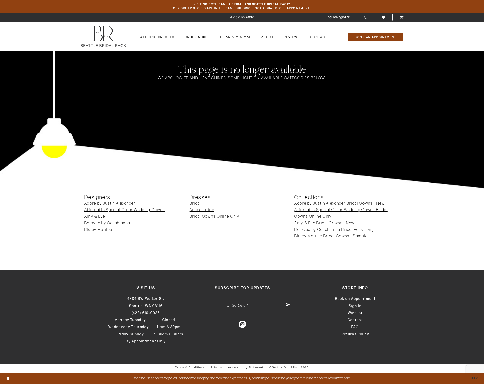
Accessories (202, 210)
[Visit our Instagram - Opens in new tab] (242, 324)
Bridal (195, 203)
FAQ (355, 327)
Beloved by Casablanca (107, 223)
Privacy (216, 367)
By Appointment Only (146, 341)
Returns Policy (355, 334)
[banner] (103, 36)
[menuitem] (242, 17)
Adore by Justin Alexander (110, 203)
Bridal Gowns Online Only (214, 216)
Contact (355, 320)
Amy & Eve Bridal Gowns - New (324, 223)
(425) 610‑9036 (146, 313)
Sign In (355, 306)
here (347, 378)
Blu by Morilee (98, 229)
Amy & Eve (94, 216)
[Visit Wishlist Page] (383, 17)
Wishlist (355, 313)
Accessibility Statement (245, 367)
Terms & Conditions (190, 367)
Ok (475, 378)
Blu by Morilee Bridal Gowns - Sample (331, 236)
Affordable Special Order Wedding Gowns (124, 210)
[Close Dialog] (8, 378)
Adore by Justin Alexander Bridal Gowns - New (339, 203)
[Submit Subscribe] (288, 305)
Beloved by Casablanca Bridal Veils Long (334, 229)
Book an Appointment (355, 299)
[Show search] (366, 17)
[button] (338, 17)
